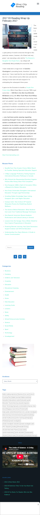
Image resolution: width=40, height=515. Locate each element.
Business (8, 271)
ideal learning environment (10, 415)
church (32, 394)
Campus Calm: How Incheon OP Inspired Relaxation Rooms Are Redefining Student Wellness (18, 204)
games (27, 403)
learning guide (23, 415)
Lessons (7, 308)
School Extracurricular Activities (15, 319)
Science (7, 322)
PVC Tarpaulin (7, 426)
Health (7, 295)
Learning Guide (10, 305)
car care (26, 394)
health (25, 409)
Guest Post (20, 409)
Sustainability (29, 432)
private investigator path (27, 423)
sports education (19, 432)
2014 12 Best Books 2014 (12, 482)
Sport (6, 329)
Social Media (9, 326)
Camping (8, 274)
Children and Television (12, 277)
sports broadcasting (8, 432)
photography (28, 418)
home (16, 412)
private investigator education (11, 423)
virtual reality (12, 435)
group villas (32, 406)
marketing (31, 415)
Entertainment (9, 291)
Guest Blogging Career (9, 409)
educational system (15, 400)
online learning (20, 418)
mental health (6, 418)
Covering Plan (7, 397)
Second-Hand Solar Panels (10, 429)
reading (14, 426)
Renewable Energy (22, 426)
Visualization (20, 435)
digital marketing (26, 397)
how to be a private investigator (28, 412)
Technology (8, 333)
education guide (25, 400)
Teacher (5, 435)
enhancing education (18, 403)
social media (22, 429)
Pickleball (5, 421)
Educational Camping (12, 288)
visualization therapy (31, 435)
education (5, 400)
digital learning (16, 397)
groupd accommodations (21, 406)
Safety (7, 315)
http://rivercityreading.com (10, 155)
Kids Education (9, 302)
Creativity (8, 281)
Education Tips (7, 403)
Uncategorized (9, 336)
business (20, 394)
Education (8, 284)
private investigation (15, 421)
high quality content (8, 412)
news (13, 418)
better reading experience (10, 394)
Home (7, 298)
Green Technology (8, 406)
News (6, 312)
